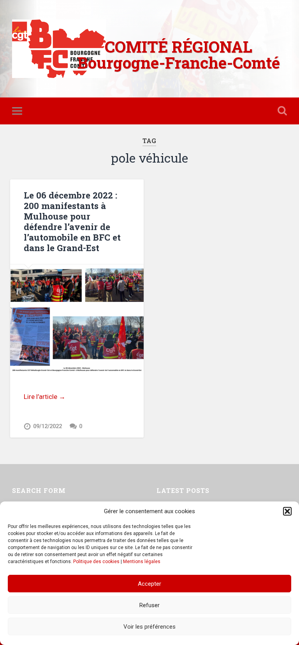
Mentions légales (141, 561)
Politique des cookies (96, 561)
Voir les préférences (149, 626)
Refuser (149, 605)
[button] (287, 511)
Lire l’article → (44, 396)
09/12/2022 (47, 426)
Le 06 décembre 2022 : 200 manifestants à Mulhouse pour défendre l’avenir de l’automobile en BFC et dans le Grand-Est (72, 221)
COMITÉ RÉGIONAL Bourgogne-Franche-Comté (178, 54)
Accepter (149, 583)
